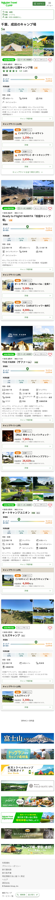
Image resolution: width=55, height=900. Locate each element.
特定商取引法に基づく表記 (13, 876)
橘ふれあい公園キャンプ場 (17, 67)
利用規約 (6, 862)
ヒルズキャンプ (22, 695)
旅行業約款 (6, 869)
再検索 (22, 894)
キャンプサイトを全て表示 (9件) (26, 172)
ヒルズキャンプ (11, 635)
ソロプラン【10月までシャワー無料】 (33, 305)
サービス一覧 (7, 896)
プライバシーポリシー (11, 866)
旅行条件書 (6, 873)
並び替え (31, 894)
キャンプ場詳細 (26, 118)
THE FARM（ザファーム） (17, 362)
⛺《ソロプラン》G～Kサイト (29, 133)
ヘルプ (5, 879)
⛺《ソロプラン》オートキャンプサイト (34, 154)
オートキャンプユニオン (16, 512)
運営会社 (6, 882)
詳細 (26, 145)
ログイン (40, 3)
